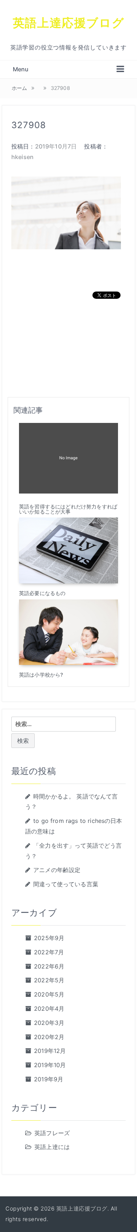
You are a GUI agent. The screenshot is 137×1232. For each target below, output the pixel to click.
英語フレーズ (52, 1133)
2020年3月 (49, 1022)
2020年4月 (49, 1008)
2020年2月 (49, 1037)
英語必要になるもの (42, 593)
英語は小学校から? (41, 675)
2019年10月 (50, 1065)
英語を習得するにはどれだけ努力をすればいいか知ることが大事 (68, 509)
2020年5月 (49, 994)
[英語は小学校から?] (68, 631)
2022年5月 (49, 980)
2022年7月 (49, 952)
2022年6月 (49, 966)
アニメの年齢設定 (56, 870)
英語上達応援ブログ (68, 22)
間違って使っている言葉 (65, 884)
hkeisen (22, 157)
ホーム (19, 88)
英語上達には (52, 1146)
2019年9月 (48, 1079)
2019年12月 (50, 1050)
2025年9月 (49, 938)
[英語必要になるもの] (68, 550)
